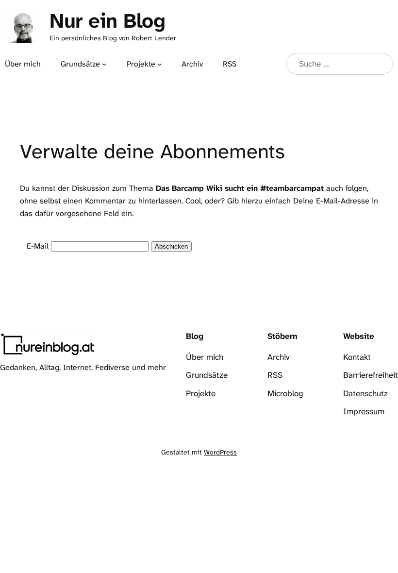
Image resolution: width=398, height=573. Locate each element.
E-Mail (38, 246)
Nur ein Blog (107, 21)
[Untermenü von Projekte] (159, 64)
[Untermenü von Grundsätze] (104, 64)
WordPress (220, 452)
